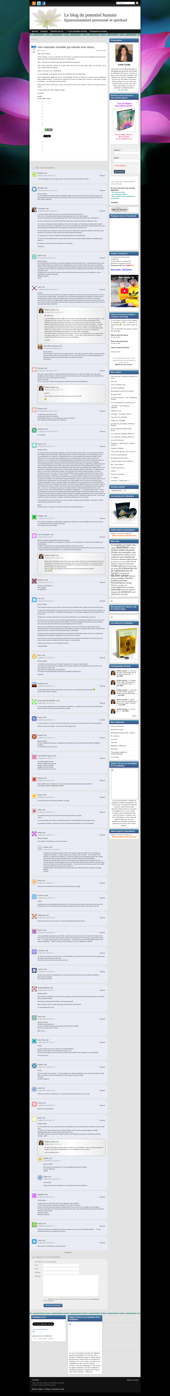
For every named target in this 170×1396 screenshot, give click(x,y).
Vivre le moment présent (119, 455)
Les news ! (43, 50)
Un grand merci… (116, 394)
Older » (134, 716)
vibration (114, 592)
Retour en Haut (132, 1380)
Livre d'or (114, 742)
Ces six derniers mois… (119, 385)
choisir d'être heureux (123, 550)
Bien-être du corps (117, 729)
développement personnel (118, 561)
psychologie (120, 585)
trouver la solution (127, 590)
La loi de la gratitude (117, 388)
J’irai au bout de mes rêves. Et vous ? (123, 451)
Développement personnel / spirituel (123, 733)
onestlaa (41, 683)
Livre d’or (34, 39)
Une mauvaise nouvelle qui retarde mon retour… (67, 47)
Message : (38, 1276)
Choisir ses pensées (117, 474)
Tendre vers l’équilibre (118, 420)
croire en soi (117, 557)
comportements (117, 555)
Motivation (114, 749)
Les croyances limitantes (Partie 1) (122, 437)
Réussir (125, 587)
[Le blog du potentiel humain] (33, 1332)
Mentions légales (37, 1389)
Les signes (114, 477)
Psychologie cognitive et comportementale (119, 753)
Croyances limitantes (119, 559)
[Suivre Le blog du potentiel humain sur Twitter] (39, 3)
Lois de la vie (124, 573)
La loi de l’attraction (117, 440)
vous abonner (95, 1299)
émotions (126, 591)
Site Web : (38, 1272)
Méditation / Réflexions (118, 746)
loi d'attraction (126, 568)
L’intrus (113, 471)
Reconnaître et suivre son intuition (122, 391)
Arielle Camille (102, 50)
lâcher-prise (119, 575)
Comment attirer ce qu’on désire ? (122, 461)
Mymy (40, 444)
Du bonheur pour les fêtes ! (120, 458)
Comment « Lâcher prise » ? (120, 481)
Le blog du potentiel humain (90, 15)
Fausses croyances (118, 564)
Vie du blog (114, 757)
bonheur (123, 547)
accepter (127, 545)
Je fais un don (115, 337)
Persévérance (118, 583)
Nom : (37, 1265)
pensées (123, 580)
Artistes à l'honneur (117, 726)
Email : (37, 1269)
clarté (134, 553)
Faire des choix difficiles (119, 417)
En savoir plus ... (124, 90)
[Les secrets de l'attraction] (124, 512)
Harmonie (130, 564)
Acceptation (117, 545)
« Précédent (67, 1252)
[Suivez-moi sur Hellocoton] (42, 1336)
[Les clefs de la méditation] (124, 643)
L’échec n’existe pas (117, 468)
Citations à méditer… (118, 448)
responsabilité (116, 587)
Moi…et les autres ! (117, 464)
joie (120, 566)
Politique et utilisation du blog (54, 1389)
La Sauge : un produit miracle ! (121, 414)
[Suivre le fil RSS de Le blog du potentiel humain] (34, 3)
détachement (132, 559)
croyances (129, 557)
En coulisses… (116, 736)
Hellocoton (51, 1338)
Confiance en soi (129, 555)
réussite (131, 587)
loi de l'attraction (124, 569)
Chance (132, 548)
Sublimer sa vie (116, 411)
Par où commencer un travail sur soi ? (123, 402)
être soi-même (122, 594)
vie (119, 592)
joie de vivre (127, 566)
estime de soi (131, 562)
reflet (125, 585)
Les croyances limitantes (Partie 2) (122, 434)
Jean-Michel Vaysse (50, 346)
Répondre (102, 175)
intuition (114, 566)
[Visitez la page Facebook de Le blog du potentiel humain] (44, 3)
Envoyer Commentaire (53, 1305)
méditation (121, 578)
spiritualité (116, 589)
